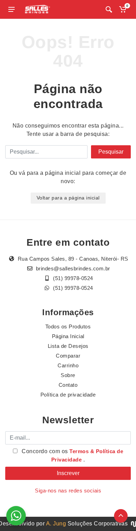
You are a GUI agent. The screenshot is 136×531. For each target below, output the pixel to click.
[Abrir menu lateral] (11, 9)
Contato (68, 385)
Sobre (68, 375)
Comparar (68, 356)
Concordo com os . (71, 455)
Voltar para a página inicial (68, 198)
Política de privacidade (68, 395)
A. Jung (56, 523)
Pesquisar (110, 152)
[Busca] (109, 9)
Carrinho (68, 365)
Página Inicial (68, 336)
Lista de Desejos (68, 346)
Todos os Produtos (68, 326)
